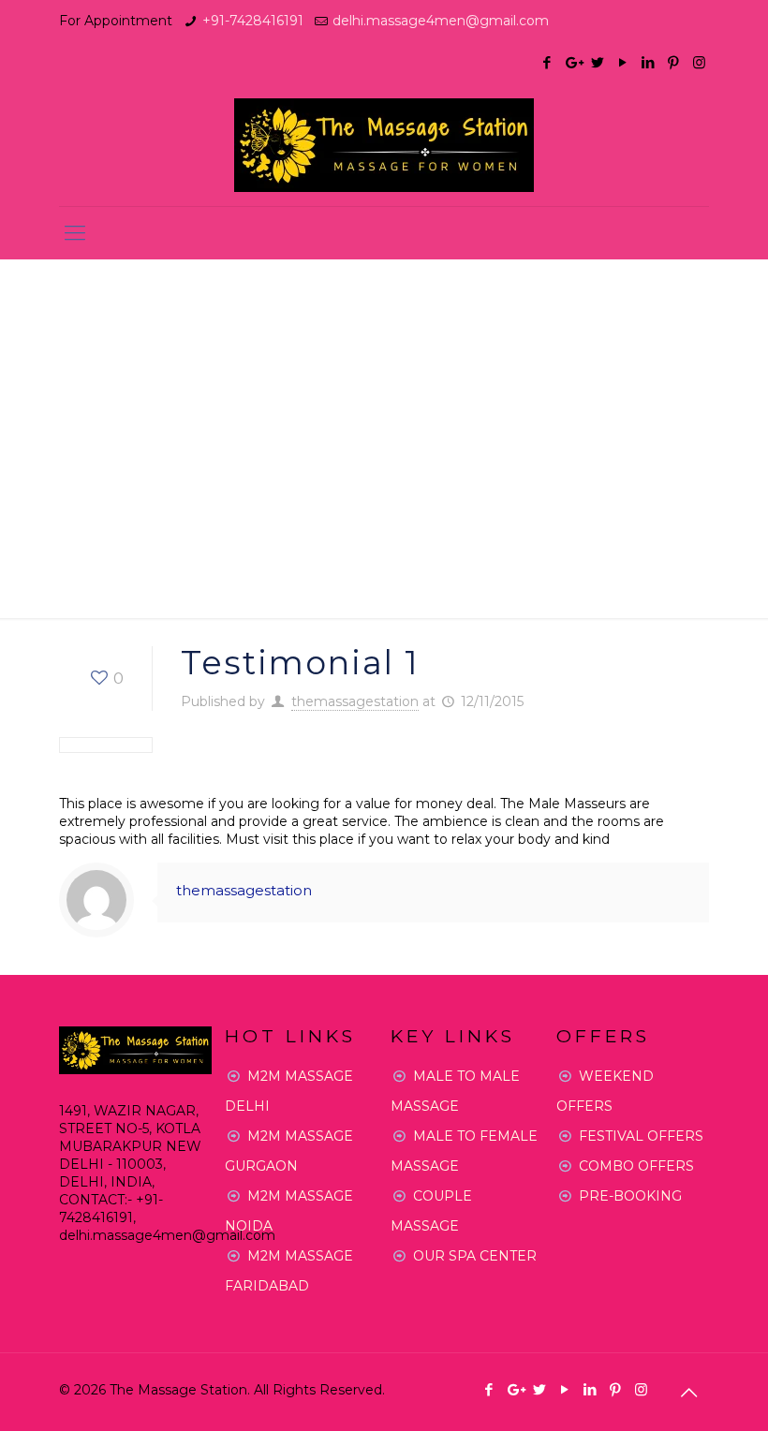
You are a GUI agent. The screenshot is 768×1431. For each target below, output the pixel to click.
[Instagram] (699, 62)
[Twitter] (598, 62)
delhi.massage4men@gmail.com (440, 20)
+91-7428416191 (252, 20)
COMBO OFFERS (636, 1166)
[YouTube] (623, 62)
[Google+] (573, 62)
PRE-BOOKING (630, 1196)
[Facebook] (547, 62)
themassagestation (355, 701)
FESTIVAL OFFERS (641, 1136)
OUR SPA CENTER (475, 1255)
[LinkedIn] (648, 62)
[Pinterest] (674, 62)
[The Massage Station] (384, 145)
